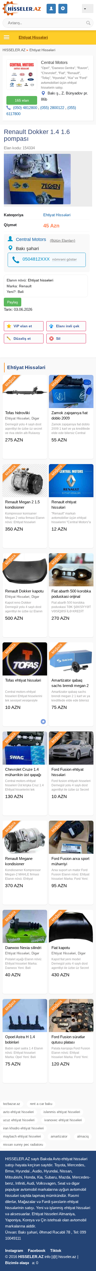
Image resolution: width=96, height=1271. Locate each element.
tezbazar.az (11, 1104)
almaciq (83, 1136)
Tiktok (55, 1250)
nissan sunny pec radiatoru (23, 1144)
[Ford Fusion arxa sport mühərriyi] (71, 827)
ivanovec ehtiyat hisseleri (63, 1120)
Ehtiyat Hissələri (42, 50)
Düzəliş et (22, 338)
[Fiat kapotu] (71, 916)
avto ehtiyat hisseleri (18, 1112)
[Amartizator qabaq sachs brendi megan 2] (71, 648)
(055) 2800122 (52, 107)
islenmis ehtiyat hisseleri (62, 1112)
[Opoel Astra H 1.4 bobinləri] (25, 1005)
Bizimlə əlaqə (17, 1263)
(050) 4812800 (25, 107)
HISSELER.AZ (14, 50)
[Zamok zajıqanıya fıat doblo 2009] (71, 381)
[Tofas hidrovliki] (25, 381)
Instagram (14, 1250)
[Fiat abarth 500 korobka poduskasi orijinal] (71, 559)
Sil (58, 338)
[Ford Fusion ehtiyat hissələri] (71, 738)
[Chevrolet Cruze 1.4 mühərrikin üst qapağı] (25, 738)
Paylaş (12, 302)
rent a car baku (41, 1104)
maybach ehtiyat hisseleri (22, 1136)
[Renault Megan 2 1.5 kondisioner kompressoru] (25, 470)
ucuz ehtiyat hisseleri (19, 1120)
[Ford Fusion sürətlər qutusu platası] (71, 1005)
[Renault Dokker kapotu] (25, 559)
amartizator (59, 1136)
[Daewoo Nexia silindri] (25, 916)
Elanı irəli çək (67, 326)
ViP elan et (23, 326)
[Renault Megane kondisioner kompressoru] (25, 827)
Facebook (36, 1250)
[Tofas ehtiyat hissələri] (25, 648)
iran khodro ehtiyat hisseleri (23, 1128)
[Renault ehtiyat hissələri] (71, 470)
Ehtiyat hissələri (40, 280)
